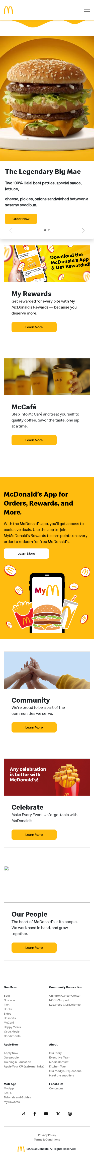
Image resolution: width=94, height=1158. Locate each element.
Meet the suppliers (61, 1075)
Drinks (8, 1009)
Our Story (55, 1053)
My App (9, 1088)
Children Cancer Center (64, 995)
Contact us (56, 1088)
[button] (45, 230)
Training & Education (17, 1062)
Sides (7, 1013)
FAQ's (8, 1093)
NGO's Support (59, 1000)
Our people (11, 1057)
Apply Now (11, 1053)
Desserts (10, 1018)
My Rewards (12, 1102)
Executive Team (59, 1057)
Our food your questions (65, 1071)
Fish (7, 1004)
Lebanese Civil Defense (65, 1004)
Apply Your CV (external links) (24, 1066)
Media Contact (58, 1062)
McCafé (9, 1022)
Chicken (9, 1000)
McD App (10, 1084)
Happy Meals (12, 1027)
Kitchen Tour (57, 1066)
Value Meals (12, 1031)
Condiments (12, 1036)
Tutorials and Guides (17, 1097)
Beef (7, 995)
